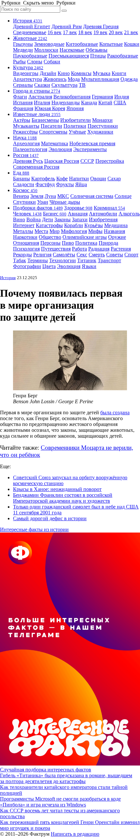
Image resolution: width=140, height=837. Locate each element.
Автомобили (103, 213)
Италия (42, 102)
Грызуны (23, 44)
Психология (26, 248)
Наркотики (25, 237)
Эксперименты (90, 149)
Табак (19, 260)
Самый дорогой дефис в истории (50, 518)
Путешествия (56, 248)
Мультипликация (100, 79)
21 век (131, 32)
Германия (102, 96)
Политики (74, 126)
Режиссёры (25, 132)
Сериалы (23, 85)
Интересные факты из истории (34, 529)
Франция (23, 108)
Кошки (131, 44)
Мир (54, 231)
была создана (115, 412)
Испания (23, 102)
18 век (85, 32)
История (27, 20)
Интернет (24, 225)
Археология (26, 143)
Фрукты (65, 184)
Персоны (50, 243)
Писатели (51, 126)
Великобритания (72, 96)
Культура (28, 67)
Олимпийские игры (85, 237)
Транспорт (109, 260)
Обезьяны (96, 50)
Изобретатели (75, 120)
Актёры (21, 120)
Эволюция (60, 149)
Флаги (20, 96)
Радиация (98, 248)
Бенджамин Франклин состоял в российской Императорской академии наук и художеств (62, 498)
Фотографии (27, 266)
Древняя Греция (101, 26)
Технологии (62, 260)
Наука (25, 137)
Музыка (101, 73)
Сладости (23, 184)
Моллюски (46, 50)
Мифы (95, 231)
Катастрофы (49, 225)
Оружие (117, 237)
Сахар (114, 178)
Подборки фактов (38, 208)
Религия (42, 254)
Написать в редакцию (75, 834)
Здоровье (78, 208)
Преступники (103, 126)
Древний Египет (31, 26)
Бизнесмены (45, 120)
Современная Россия (36, 167)
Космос (25, 190)
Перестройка (109, 161)
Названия (114, 231)
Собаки (52, 61)
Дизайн (48, 73)
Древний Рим (66, 26)
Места (41, 231)
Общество (50, 237)
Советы (114, 254)
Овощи (98, 178)
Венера (21, 196)
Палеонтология (30, 149)
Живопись (54, 79)
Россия (26, 155)
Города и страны (36, 91)
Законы (62, 219)
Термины (37, 260)
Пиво (68, 243)
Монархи (102, 120)
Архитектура (27, 79)
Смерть (97, 254)
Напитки (79, 178)
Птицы (98, 55)
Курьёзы (93, 225)
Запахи (80, 219)
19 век (100, 32)
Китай (105, 102)
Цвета (49, 266)
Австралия (40, 96)
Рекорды (22, 254)
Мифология (74, 231)
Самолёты (64, 254)
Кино (64, 73)
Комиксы (81, 73)
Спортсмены (53, 132)
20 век (116, 32)
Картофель (43, 178)
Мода (74, 79)
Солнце (123, 196)
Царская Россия (61, 161)
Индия (121, 96)
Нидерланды (65, 102)
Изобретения (103, 219)
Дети (47, 219)
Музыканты (26, 126)
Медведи (23, 50)
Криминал (109, 208)
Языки (89, 266)
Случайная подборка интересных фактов (45, 769)
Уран (42, 202)
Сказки (42, 85)
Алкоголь (129, 213)
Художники (100, 132)
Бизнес (54, 213)
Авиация (78, 213)
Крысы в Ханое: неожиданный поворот (57, 489)
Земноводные (49, 44)
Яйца (81, 184)
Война (33, 219)
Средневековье (29, 32)
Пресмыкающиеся (69, 55)
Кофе (62, 178)
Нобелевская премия (92, 143)
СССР (87, 161)
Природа (108, 243)
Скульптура (64, 85)
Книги (119, 73)
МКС (63, 196)
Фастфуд (45, 184)
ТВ (82, 85)
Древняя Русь (28, 161)
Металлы (23, 231)
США (120, 102)
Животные (30, 38)
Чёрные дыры (64, 202)
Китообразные (82, 44)
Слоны (34, 61)
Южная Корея (50, 108)
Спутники (24, 202)
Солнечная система (91, 196)
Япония (75, 108)
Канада (89, 102)
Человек (27, 213)
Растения (121, 248)
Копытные (111, 44)
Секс (82, 254)
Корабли (73, 225)
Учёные (77, 132)
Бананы (21, 178)
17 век (70, 32)
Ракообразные (122, 55)
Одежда (129, 79)
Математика (54, 143)
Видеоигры (25, 73)
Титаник (86, 260)
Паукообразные (30, 55)
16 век (55, 32)
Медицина (116, 225)
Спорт (131, 254)
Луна (50, 196)
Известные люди (37, 114)
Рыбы (19, 61)
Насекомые (72, 50)
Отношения (26, 243)
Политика (86, 243)
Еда (21, 172)
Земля (36, 196)
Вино (19, 219)
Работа (79, 248)
